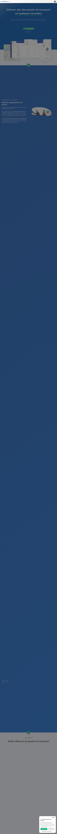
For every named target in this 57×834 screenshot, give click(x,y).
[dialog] (47, 824)
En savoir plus (49, 826)
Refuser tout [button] (51, 828)
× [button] (54, 817)
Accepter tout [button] (44, 828)
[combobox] (52, 817)
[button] (47, 831)
